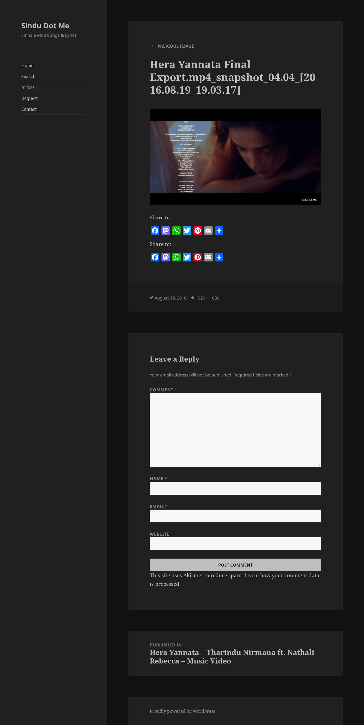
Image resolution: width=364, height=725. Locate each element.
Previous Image (175, 46)
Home (27, 65)
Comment (163, 390)
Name (158, 478)
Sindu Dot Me (45, 25)
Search (28, 76)
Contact (29, 109)
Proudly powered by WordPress (182, 711)
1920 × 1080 (207, 298)
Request (29, 98)
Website (159, 534)
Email (159, 506)
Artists (28, 87)
